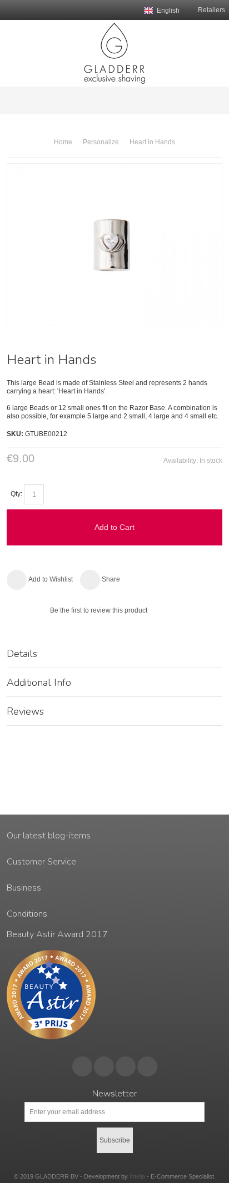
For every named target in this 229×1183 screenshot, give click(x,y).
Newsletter (114, 1093)
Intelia (137, 1176)
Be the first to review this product (98, 610)
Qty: (16, 494)
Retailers (211, 10)
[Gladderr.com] (114, 53)
